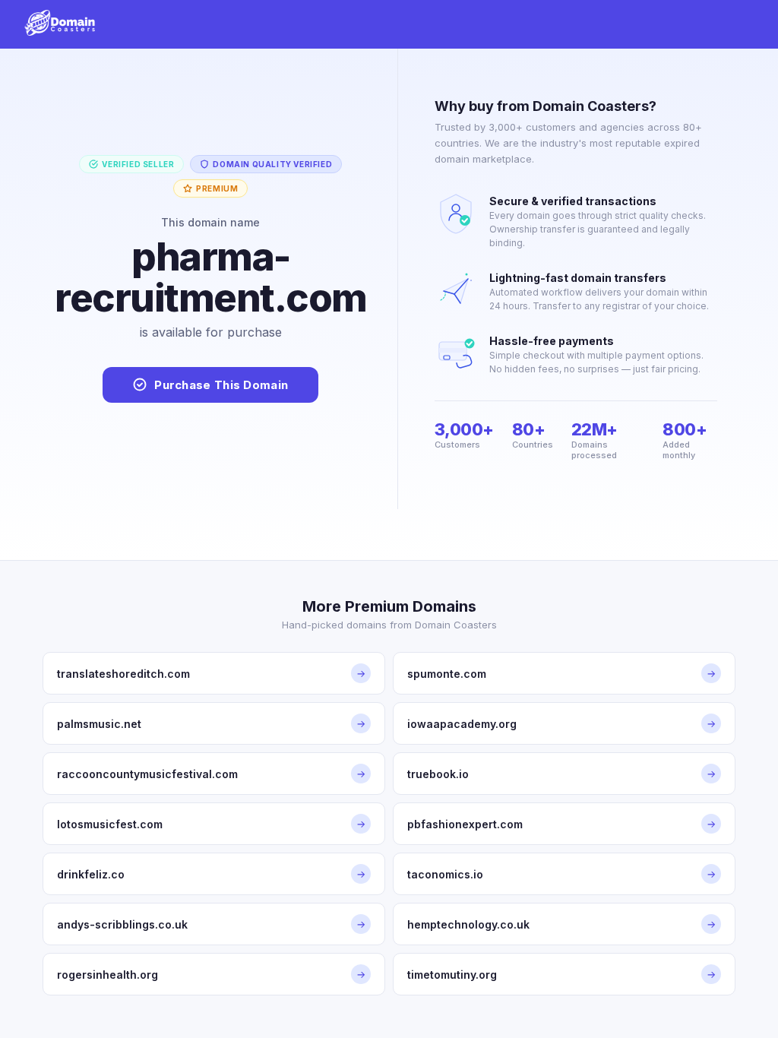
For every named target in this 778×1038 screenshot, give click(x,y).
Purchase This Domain (221, 385)
